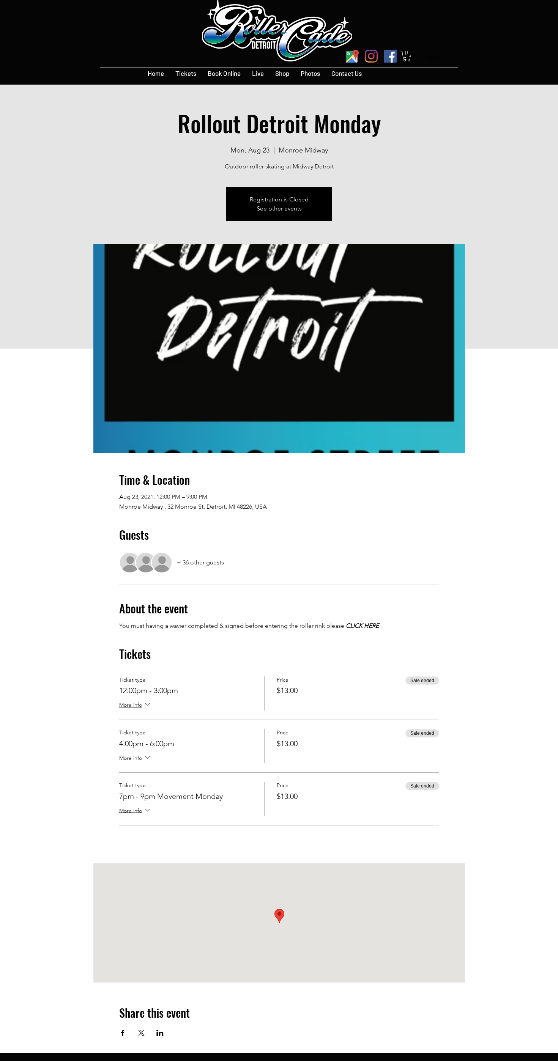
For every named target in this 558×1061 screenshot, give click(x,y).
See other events (279, 208)
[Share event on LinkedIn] (160, 1033)
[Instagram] (371, 56)
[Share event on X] (141, 1033)
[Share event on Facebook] (122, 1033)
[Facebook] (390, 56)
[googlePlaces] (352, 56)
